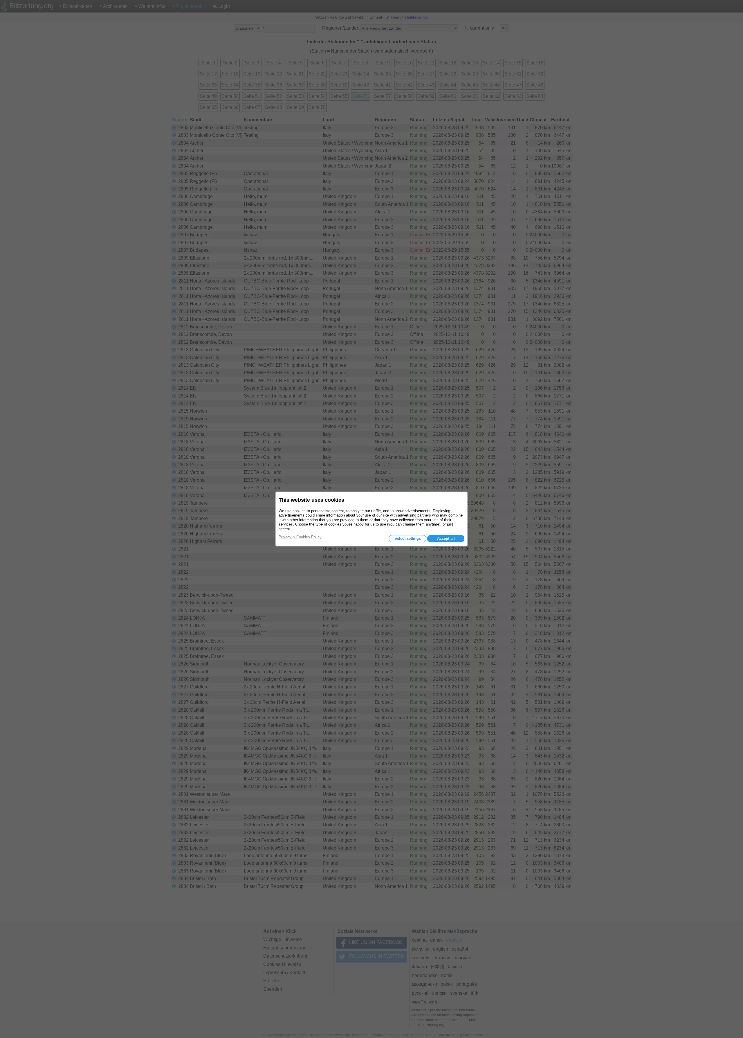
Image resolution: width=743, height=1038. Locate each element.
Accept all (446, 538)
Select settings (407, 538)
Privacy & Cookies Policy (300, 537)
